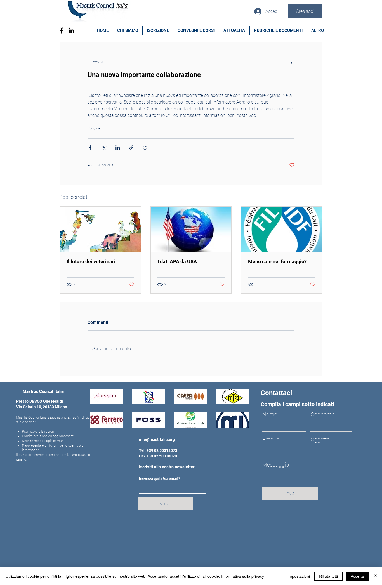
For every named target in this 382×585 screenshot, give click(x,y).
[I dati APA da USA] (191, 229)
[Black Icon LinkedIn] (71, 30)
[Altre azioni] (291, 62)
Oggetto (320, 439)
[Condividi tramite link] (131, 147)
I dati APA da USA (177, 261)
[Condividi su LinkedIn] (117, 147)
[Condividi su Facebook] (90, 147)
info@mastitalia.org (157, 439)
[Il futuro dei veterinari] (100, 229)
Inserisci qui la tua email (158, 478)
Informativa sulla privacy (242, 576)
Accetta (357, 576)
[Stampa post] (145, 147)
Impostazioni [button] (298, 576)
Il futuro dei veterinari (91, 261)
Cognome (322, 414)
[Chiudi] (375, 576)
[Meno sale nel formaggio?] (281, 229)
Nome (269, 414)
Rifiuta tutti (328, 576)
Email (269, 439)
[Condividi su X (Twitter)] (104, 147)
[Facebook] (62, 30)
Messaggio (275, 464)
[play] (237, 423)
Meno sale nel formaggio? (277, 261)
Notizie (94, 128)
